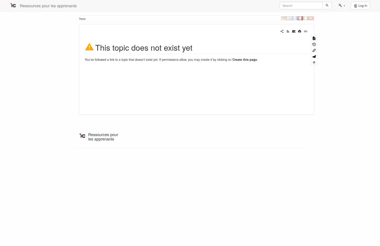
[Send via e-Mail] (294, 31)
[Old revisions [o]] (314, 44)
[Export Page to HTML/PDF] (314, 56)
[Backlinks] (314, 50)
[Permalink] (305, 31)
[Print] (299, 31)
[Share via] (282, 31)
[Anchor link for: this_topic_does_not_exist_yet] (196, 47)
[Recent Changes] (288, 31)
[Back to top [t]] (314, 62)
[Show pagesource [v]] (314, 38)
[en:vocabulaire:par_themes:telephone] (289, 18)
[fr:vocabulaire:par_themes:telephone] (300, 18)
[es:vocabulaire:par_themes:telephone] (295, 18)
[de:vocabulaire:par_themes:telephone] (284, 18)
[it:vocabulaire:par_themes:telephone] (306, 18)
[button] (342, 5)
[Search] (327, 5)
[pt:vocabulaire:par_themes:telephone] (311, 18)
